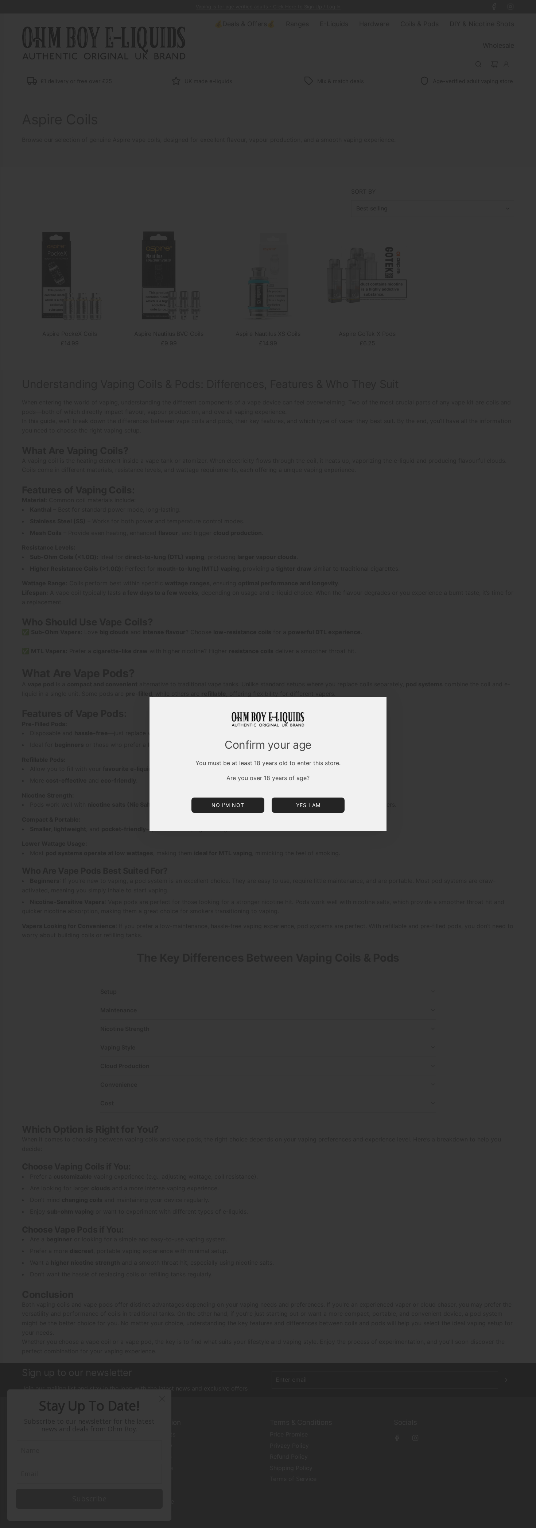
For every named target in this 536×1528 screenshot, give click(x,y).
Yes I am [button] (308, 805)
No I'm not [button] (227, 805)
